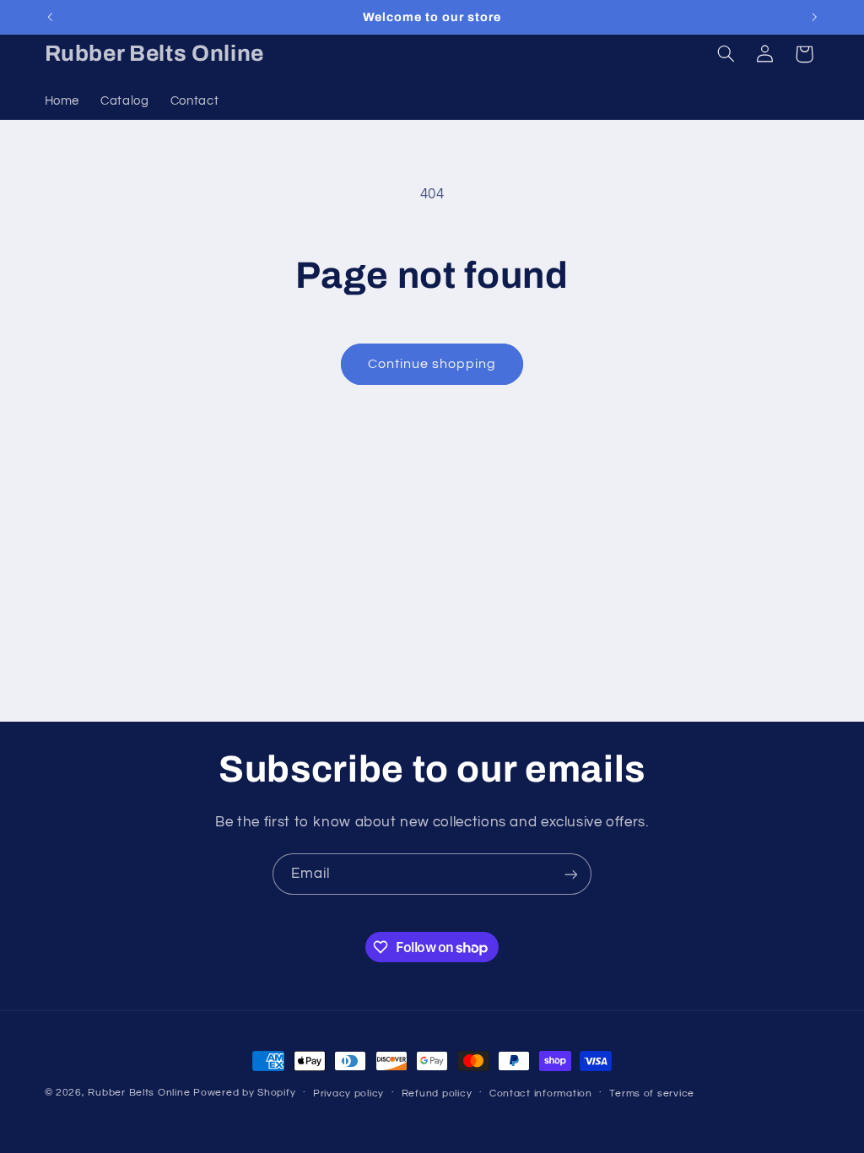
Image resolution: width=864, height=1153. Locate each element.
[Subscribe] (571, 874)
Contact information (540, 1093)
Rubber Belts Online (139, 1092)
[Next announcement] (814, 17)
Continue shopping (432, 364)
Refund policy (437, 1093)
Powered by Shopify (244, 1092)
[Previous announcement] (49, 17)
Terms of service (651, 1093)
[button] (725, 54)
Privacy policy (348, 1093)
